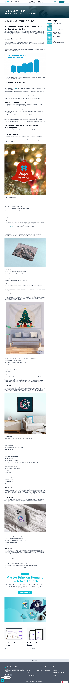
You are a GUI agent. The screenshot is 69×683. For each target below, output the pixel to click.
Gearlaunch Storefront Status (59, 672)
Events (28, 672)
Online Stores (39, 670)
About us (55, 669)
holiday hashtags (10, 226)
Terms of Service (48, 670)
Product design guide (31, 675)
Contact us (55, 670)
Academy (28, 670)
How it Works (29, 673)
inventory (16, 88)
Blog (27, 669)
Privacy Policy (47, 669)
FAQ (54, 673)
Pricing (38, 669)
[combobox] (64, 682)
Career (54, 675)
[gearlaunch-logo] (13, 1)
